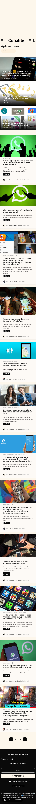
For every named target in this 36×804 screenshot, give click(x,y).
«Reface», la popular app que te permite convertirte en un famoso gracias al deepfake (17, 714)
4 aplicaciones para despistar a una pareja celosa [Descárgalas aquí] (17, 412)
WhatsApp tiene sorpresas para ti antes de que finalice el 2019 (17, 666)
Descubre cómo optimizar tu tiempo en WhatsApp (16, 320)
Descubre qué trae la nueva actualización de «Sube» (15, 562)
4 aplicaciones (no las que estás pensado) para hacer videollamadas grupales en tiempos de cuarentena (17, 510)
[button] (2, 40)
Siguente (25, 739)
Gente (20, 559)
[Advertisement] (18, 19)
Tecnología (6, 158)
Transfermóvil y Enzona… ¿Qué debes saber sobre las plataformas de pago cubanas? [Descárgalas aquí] (17, 261)
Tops (15, 361)
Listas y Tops (7, 407)
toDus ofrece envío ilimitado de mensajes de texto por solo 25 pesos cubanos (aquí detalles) (16, 73)
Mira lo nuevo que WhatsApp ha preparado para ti (17, 211)
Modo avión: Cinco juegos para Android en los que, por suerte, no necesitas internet (17, 617)
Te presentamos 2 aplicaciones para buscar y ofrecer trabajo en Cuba (16, 98)
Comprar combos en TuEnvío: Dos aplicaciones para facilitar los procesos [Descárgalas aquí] (18, 123)
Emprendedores (12, 454)
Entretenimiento (8, 361)
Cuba (4, 255)
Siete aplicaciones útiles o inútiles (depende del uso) (15, 365)
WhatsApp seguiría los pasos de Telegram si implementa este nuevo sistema (18, 162)
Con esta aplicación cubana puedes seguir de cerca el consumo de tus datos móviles (17, 459)
